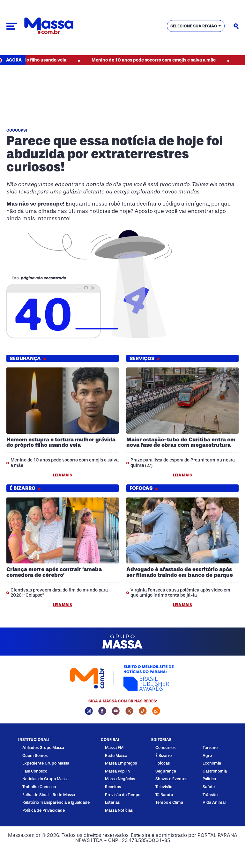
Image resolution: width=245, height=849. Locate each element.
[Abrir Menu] (11, 26)
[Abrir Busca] (236, 26)
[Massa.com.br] (49, 26)
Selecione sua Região (193, 26)
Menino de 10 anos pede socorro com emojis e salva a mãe (137, 60)
